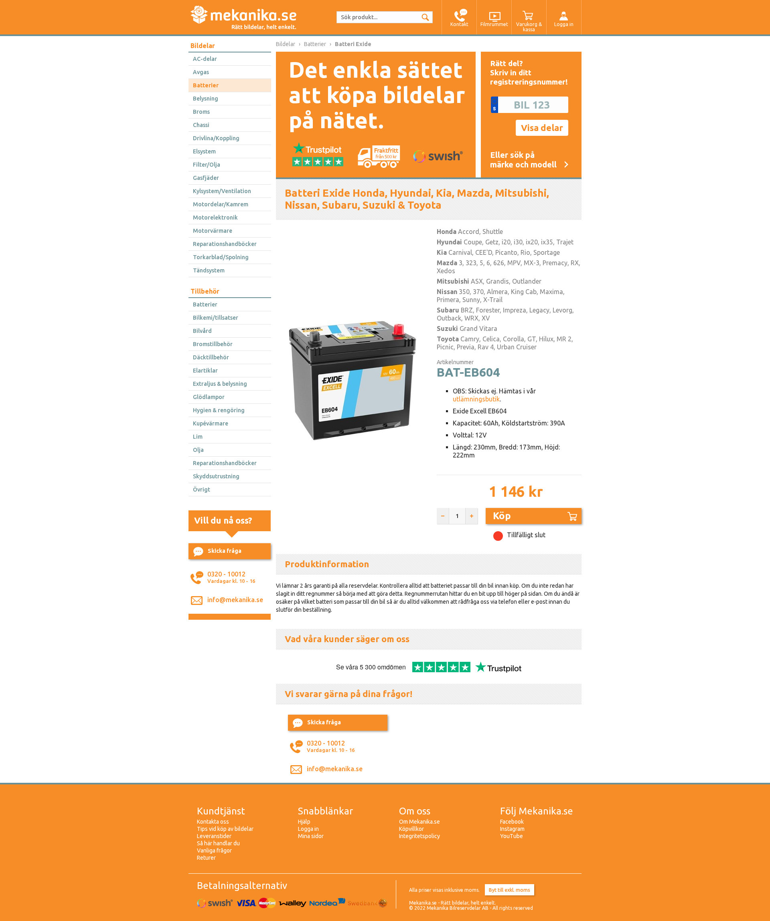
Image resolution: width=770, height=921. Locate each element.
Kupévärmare (210, 423)
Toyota (448, 339)
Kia (442, 252)
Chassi (201, 125)
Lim (198, 436)
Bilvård (202, 331)
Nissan (447, 291)
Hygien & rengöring (219, 410)
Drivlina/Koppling (216, 138)
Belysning (205, 98)
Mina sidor (311, 836)
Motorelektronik (215, 217)
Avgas (201, 72)
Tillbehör (204, 291)
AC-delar (205, 59)
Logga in (308, 829)
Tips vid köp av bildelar (225, 829)
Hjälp (304, 821)
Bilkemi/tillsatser (215, 317)
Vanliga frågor (214, 850)
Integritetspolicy (419, 836)
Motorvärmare (212, 231)
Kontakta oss (213, 821)
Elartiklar (205, 370)
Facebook (512, 821)
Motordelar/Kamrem (220, 204)
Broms (201, 112)
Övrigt (201, 489)
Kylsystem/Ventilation (222, 191)
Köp (502, 515)
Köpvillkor (411, 829)
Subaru (448, 310)
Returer (206, 857)
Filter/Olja (206, 164)
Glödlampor (209, 397)
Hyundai (449, 242)
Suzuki (447, 328)
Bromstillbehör (213, 344)
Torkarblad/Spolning (221, 257)
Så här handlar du (218, 843)
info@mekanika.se (235, 599)
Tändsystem (209, 270)
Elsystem (204, 151)
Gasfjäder (206, 178)
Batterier (206, 85)
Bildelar (202, 45)
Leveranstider (214, 836)
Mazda (447, 262)
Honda (446, 231)
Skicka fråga (224, 551)
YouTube (511, 836)
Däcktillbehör (211, 357)
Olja (198, 450)
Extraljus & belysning (220, 384)
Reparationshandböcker (225, 244)
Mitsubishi (453, 281)
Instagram (512, 829)
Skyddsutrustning (216, 476)
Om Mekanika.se (419, 821)
